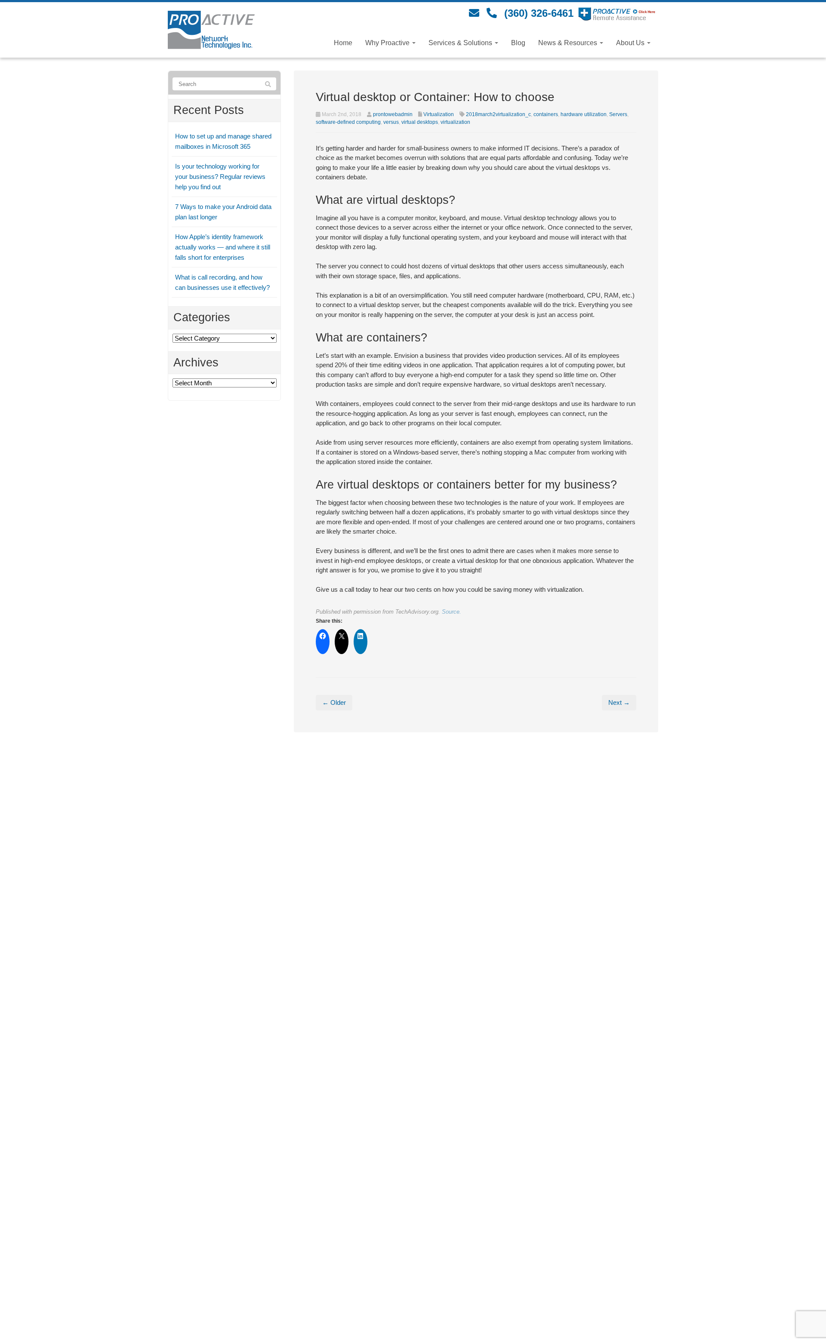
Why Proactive (388, 42)
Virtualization (438, 114)
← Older (334, 702)
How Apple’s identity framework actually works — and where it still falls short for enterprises (222, 247)
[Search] (268, 84)
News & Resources (568, 42)
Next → (619, 702)
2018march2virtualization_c (498, 114)
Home (343, 42)
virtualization (455, 122)
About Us (631, 42)
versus (391, 122)
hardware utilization (584, 114)
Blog (518, 42)
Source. (451, 611)
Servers (618, 114)
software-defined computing (348, 122)
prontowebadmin (393, 114)
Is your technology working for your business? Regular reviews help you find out (220, 177)
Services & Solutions (461, 42)
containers (545, 114)
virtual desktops (419, 122)
